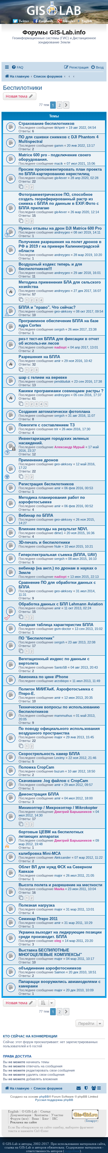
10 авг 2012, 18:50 (81, 771)
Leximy (59, 758)
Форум (15, 1118)
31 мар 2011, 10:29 (78, 923)
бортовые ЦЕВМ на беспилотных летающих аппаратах (51, 834)
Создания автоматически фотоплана (54, 411)
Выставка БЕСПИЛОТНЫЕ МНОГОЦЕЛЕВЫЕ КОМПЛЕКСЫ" (50, 952)
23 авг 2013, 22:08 (81, 642)
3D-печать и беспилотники (44, 542)
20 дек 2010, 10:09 (80, 990)
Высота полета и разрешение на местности (60, 885)
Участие (57, 1115)
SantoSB (60, 667)
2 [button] (59, 105)
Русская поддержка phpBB (54, 1100)
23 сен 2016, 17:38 (88, 381)
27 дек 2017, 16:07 (87, 291)
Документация (20, 1115)
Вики (35, 1118)
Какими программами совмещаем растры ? (61, 391)
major (58, 737)
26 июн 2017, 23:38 (82, 329)
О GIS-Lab (29, 1111)
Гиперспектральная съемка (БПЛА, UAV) (58, 554)
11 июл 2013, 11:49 (86, 681)
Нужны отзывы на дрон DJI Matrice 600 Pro (60, 228)
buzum (59, 771)
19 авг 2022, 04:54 (82, 127)
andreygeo (62, 232)
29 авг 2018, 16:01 (87, 273)
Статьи (45, 1111)
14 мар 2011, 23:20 (79, 941)
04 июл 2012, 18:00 (78, 798)
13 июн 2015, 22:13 (84, 576)
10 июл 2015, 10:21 (78, 546)
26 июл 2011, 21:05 (80, 875)
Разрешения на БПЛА (39, 356)
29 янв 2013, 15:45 (80, 737)
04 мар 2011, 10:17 (80, 958)
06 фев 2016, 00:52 (78, 506)
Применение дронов (38, 460)
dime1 (58, 533)
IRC (55, 1118)
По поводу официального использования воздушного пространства (59, 730)
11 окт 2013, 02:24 (77, 608)
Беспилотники (22, 87)
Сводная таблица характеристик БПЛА (56, 624)
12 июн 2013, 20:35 (78, 697)
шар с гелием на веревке (43, 377)
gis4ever (60, 178)
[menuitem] (17, 67)
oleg (57, 941)
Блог (45, 1118)
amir (57, 361)
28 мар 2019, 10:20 (88, 255)
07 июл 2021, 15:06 (81, 163)
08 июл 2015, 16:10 (82, 558)
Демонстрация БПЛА (39, 794)
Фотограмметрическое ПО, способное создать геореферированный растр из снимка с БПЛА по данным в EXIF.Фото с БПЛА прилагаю (59, 201)
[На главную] (54, 8)
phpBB (44, 1096)
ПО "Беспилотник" (36, 638)
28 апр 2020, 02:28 (84, 178)
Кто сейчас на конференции (30, 1036)
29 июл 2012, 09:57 (78, 785)
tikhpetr (59, 127)
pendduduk (62, 381)
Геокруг (91, 1120)
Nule (57, 546)
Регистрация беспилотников (46, 484)
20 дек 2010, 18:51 (82, 972)
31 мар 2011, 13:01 (80, 909)
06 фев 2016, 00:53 (78, 488)
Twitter (24, 21)
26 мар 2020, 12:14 (84, 212)
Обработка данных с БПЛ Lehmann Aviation (61, 604)
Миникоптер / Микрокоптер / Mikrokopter (58, 807)
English (87, 21)
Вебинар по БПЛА (36, 515)
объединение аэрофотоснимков (50, 968)
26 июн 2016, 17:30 (76, 429)
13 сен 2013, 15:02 (89, 629)
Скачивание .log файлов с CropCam (53, 780)
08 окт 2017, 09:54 (89, 311)
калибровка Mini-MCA (40, 853)
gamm (58, 145)
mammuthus (63, 715)
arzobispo (61, 681)
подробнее (72, 1151)
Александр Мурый (69, 447)
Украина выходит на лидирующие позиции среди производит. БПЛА (60, 934)
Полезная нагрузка (37, 905)
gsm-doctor (62, 629)
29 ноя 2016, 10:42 (78, 361)
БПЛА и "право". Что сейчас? (47, 307)
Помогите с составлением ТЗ (47, 425)
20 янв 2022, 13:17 (81, 145)
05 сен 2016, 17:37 (87, 395)
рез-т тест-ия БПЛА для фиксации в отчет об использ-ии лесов (59, 341)
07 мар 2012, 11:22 (88, 857)
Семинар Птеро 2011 (38, 918)
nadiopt (60, 347)
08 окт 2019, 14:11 (87, 232)
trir (56, 429)
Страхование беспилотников (46, 123)
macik (58, 163)
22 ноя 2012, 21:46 (82, 758)
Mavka (59, 889)
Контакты (41, 1115)
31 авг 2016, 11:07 (81, 415)
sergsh (59, 329)
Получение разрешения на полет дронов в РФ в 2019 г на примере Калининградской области (60, 246)
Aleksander (62, 857)
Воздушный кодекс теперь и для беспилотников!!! (50, 266)
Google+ (69, 21)
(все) (25, 1118)
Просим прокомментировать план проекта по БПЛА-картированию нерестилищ (60, 171)
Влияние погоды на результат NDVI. (53, 529)
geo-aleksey (63, 311)
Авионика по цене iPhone (43, 677)
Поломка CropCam (36, 767)
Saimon (59, 972)
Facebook (46, 21)
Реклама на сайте (23, 1122)
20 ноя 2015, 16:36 (80, 533)
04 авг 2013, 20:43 (84, 667)
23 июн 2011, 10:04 (82, 889)
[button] (66, 105)
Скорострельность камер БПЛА (49, 754)
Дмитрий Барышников (73, 811)
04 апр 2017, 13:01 (84, 347)
